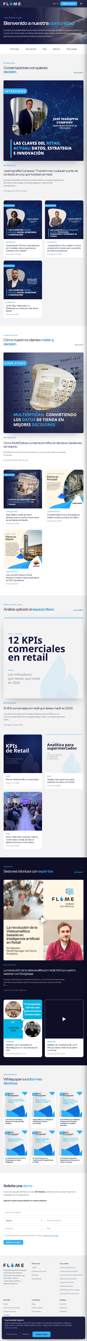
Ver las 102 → (78, 73)
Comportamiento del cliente (71, 1275)
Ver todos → (78, 872)
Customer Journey (39, 1271)
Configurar (26, 1334)
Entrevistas (14, 49)
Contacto (63, 1311)
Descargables (71, 49)
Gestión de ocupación (68, 1279)
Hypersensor (37, 1279)
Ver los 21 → (79, 345)
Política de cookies (10, 1328)
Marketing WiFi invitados (70, 1290)
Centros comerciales (12, 1308)
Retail (6, 1304)
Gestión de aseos (66, 1286)
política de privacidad (51, 1235)
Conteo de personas (67, 1268)
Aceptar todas (41, 1334)
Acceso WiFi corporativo (69, 1294)
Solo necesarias (11, 1334)
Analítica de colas (67, 1282)
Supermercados (10, 1311)
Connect (35, 1275)
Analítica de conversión (69, 1271)
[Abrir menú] (81, 3)
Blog (44, 49)
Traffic (34, 1268)
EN (58, 3)
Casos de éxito (30, 49)
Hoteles (7, 1315)
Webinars (56, 49)
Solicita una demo (69, 4)
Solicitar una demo (13, 1242)
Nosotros (63, 1308)
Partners (63, 1304)
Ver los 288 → (78, 610)
